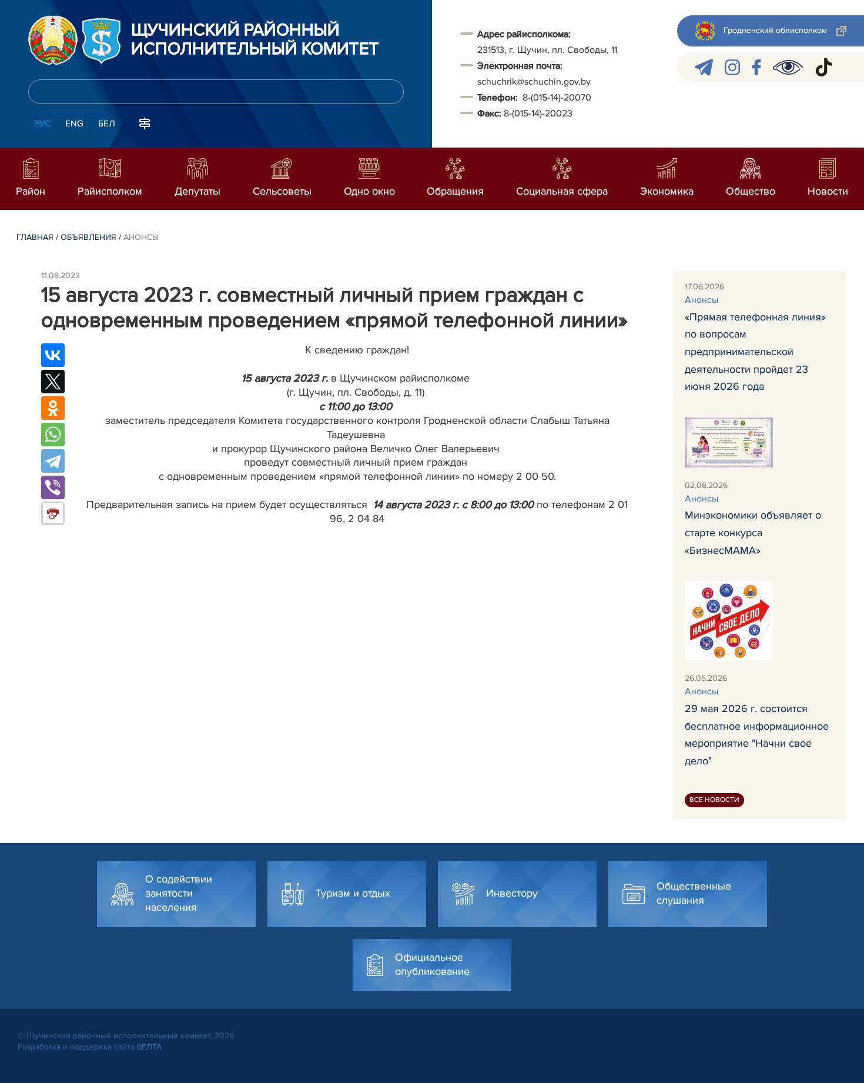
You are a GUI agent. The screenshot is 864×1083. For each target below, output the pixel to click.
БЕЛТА (149, 1047)
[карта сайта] (144, 122)
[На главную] (53, 40)
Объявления (88, 237)
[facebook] (756, 67)
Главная (34, 237)
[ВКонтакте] (53, 355)
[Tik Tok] (824, 67)
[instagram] (732, 67)
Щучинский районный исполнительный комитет (255, 40)
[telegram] (704, 67)
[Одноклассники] (53, 408)
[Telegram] (53, 461)
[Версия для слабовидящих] (788, 67)
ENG (74, 123)
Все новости (714, 799)
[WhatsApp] (53, 434)
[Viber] (53, 487)
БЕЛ (106, 123)
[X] (53, 381)
